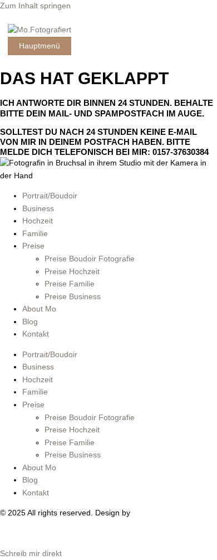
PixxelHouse (154, 513)
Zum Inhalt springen (35, 6)
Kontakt (35, 334)
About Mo (39, 309)
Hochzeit (37, 221)
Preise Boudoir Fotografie (90, 259)
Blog (30, 322)
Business (38, 208)
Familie (35, 234)
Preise (33, 246)
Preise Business (73, 297)
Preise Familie (70, 284)
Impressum (20, 533)
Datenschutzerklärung (85, 533)
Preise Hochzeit (72, 271)
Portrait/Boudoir (49, 196)
